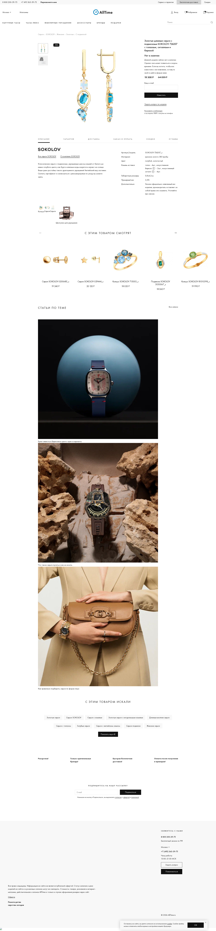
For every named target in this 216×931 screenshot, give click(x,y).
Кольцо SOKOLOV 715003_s (125, 281)
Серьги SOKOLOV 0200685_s (55, 281)
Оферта (11, 897)
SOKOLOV (50, 34)
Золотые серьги (53, 717)
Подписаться (130, 792)
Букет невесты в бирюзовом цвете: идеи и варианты (60, 441)
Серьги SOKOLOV (73, 717)
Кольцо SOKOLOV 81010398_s (195, 281)
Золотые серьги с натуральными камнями (125, 717)
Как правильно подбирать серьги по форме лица (58, 688)
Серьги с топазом (63, 726)
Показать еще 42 (108, 734)
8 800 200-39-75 (9, 2)
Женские (60, 34)
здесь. (40, 177)
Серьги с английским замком (108, 726)
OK (195, 925)
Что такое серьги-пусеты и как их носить (55, 565)
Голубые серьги (83, 726)
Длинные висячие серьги (159, 717)
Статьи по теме (52, 308)
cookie (169, 924)
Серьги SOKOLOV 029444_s (90, 281)
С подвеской (81, 34)
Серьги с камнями (95, 717)
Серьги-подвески (133, 726)
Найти (212, 22)
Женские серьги (153, 726)
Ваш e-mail (149, 83)
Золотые (70, 34)
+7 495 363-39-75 (29, 2)
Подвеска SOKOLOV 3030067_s (160, 283)
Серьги (41, 34)
